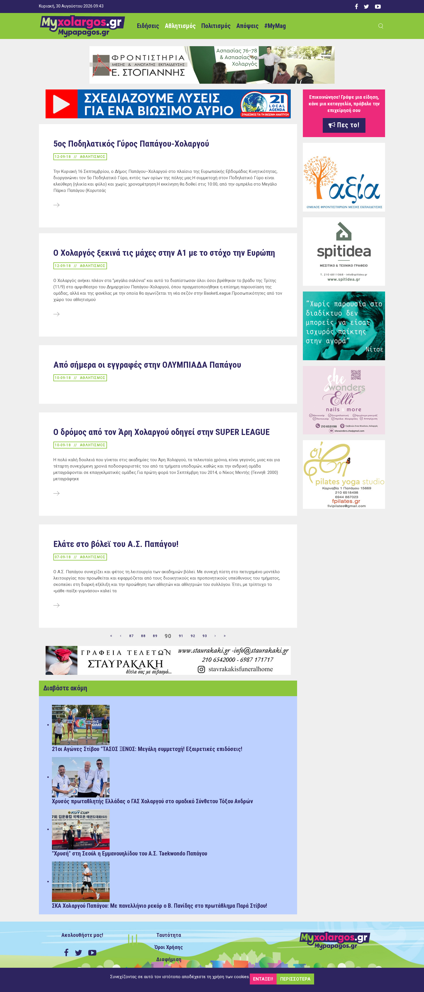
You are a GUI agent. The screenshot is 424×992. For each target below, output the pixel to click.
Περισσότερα (295, 979)
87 (131, 636)
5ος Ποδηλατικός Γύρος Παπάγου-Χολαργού (131, 144)
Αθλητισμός (180, 25)
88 (143, 636)
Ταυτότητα (168, 935)
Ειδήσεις (148, 25)
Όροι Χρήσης (169, 947)
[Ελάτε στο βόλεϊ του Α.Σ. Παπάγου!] (56, 605)
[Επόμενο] (215, 636)
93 (204, 636)
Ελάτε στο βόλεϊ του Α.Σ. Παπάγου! (116, 544)
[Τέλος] (225, 636)
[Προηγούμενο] (121, 636)
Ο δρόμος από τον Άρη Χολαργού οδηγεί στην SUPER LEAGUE (161, 432)
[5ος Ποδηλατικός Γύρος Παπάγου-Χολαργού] (56, 205)
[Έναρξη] (111, 636)
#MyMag (275, 25)
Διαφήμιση (168, 959)
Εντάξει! (263, 979)
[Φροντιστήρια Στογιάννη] (212, 64)
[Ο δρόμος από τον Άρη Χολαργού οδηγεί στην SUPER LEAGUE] (56, 493)
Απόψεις (247, 25)
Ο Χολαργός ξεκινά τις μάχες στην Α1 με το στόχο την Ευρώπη (164, 253)
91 (181, 636)
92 (193, 636)
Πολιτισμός (215, 25)
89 (155, 636)
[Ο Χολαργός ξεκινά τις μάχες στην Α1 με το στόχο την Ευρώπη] (56, 314)
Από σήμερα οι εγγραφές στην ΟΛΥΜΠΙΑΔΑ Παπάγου (147, 365)
